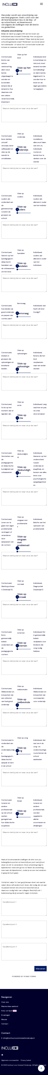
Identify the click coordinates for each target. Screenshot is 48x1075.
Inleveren (40, 968)
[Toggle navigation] (41, 4)
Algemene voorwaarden (10, 1060)
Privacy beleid (26, 1060)
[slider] (17, 74)
